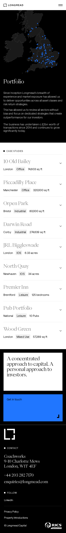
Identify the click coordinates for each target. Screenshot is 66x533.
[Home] (13, 5)
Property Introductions (16, 517)
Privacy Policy (11, 511)
